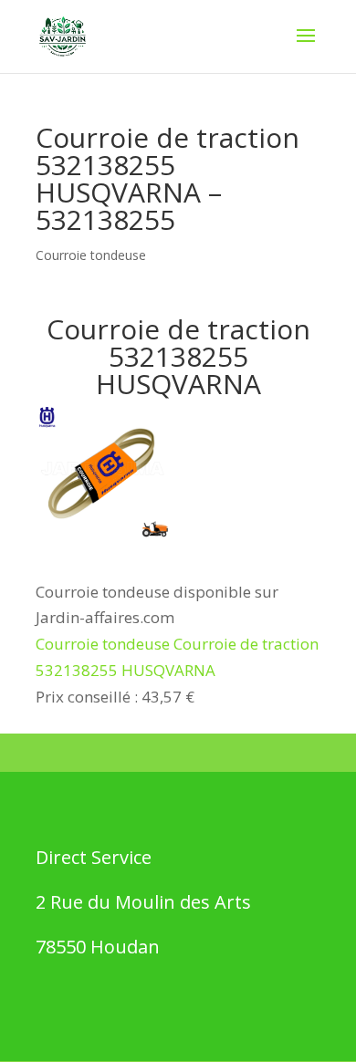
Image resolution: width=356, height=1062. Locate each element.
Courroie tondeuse (91, 255)
